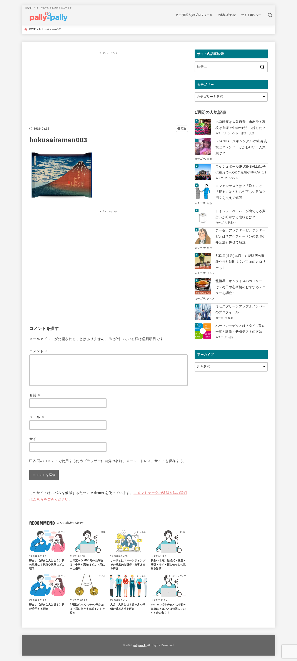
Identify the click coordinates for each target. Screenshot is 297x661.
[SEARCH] (270, 15)
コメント (38, 351)
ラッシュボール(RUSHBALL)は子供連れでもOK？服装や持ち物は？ (241, 169)
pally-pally (140, 645)
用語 (209, 203)
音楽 (209, 158)
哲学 (209, 247)
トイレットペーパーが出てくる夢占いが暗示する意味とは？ (240, 214)
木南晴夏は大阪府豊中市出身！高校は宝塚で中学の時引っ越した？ (240, 125)
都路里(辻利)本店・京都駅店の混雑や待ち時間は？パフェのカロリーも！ (240, 261)
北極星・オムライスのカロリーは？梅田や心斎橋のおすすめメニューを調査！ (240, 287)
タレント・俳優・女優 (241, 133)
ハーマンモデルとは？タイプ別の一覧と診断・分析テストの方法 (240, 329)
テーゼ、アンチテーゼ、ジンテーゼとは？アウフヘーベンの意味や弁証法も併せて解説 (240, 236)
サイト (34, 439)
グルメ (211, 273)
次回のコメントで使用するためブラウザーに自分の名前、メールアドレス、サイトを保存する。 (110, 461)
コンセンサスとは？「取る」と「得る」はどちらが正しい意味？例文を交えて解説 (240, 192)
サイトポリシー (251, 15)
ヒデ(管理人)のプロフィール (194, 15)
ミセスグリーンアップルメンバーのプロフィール (240, 309)
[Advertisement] (108, 86)
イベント (233, 178)
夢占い (232, 222)
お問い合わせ (227, 15)
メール (37, 417)
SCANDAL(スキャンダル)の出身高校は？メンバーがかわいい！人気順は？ (241, 147)
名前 (35, 395)
